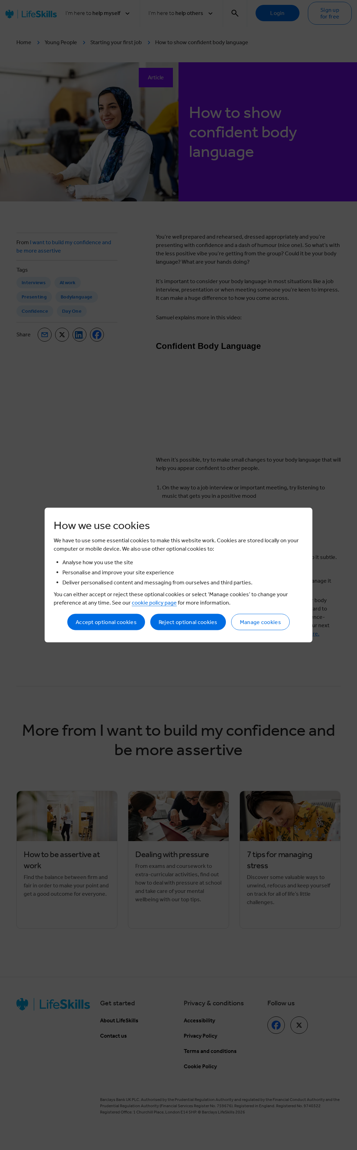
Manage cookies (260, 622)
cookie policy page (154, 602)
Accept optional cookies (106, 622)
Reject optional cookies (188, 622)
